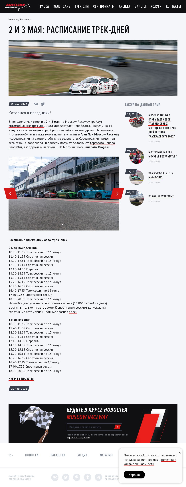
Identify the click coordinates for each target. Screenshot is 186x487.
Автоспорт (25, 19)
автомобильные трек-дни (26, 126)
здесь (73, 312)
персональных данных (78, 437)
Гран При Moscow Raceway (100, 134)
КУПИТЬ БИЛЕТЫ (21, 378)
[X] (43, 104)
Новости (13, 19)
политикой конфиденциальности (150, 462)
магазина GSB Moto (57, 147)
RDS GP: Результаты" (161, 196)
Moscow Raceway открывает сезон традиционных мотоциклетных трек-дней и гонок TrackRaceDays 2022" (162, 125)
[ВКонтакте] (36, 104)
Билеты (140, 6)
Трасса (43, 6)
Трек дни (82, 6)
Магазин (106, 455)
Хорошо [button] (134, 475)
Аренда (124, 6)
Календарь (61, 6)
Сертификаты (104, 6)
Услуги (156, 6)
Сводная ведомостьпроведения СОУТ (115, 477)
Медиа (83, 455)
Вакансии (57, 455)
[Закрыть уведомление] (179, 452)
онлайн (66, 130)
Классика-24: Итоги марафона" (160, 175)
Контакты (173, 6)
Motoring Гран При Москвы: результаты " (162, 154)
